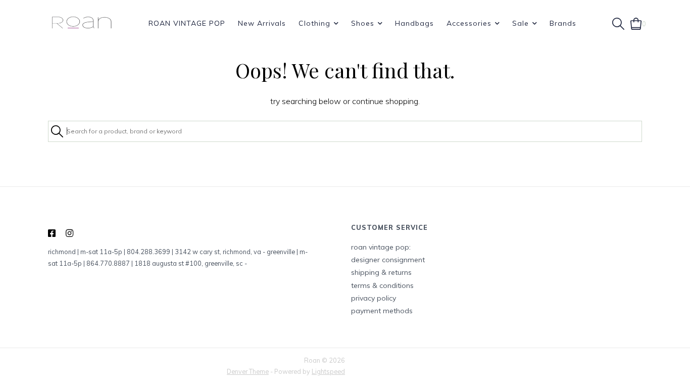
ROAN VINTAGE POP (187, 23)
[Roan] (81, 23)
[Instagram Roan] (69, 233)
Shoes (362, 23)
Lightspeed (328, 371)
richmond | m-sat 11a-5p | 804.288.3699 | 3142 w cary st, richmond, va (154, 252)
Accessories (469, 23)
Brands (563, 23)
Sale (520, 23)
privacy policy (373, 298)
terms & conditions (382, 285)
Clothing (314, 23)
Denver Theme (248, 371)
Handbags (414, 23)
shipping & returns (381, 272)
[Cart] (636, 22)
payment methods (382, 310)
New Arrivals (262, 23)
